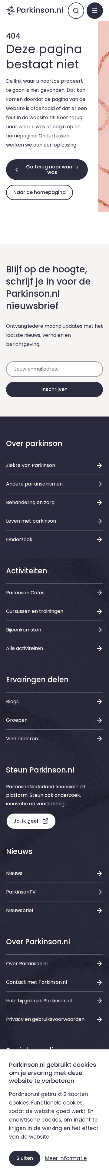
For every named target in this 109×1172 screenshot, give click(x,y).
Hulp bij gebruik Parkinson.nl (39, 1000)
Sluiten (24, 1158)
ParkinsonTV (21, 891)
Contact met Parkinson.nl (36, 982)
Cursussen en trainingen (34, 611)
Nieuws (14, 873)
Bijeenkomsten (23, 629)
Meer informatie (66, 1158)
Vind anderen (22, 738)
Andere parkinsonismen (34, 483)
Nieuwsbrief (20, 910)
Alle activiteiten (24, 648)
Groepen (17, 720)
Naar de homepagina (39, 192)
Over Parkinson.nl (27, 963)
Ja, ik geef (25, 821)
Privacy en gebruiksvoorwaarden (45, 1019)
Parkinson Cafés (25, 592)
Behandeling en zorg (30, 502)
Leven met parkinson (31, 520)
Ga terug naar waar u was (52, 169)
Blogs (12, 701)
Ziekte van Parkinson (30, 465)
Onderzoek (19, 539)
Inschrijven (54, 389)
